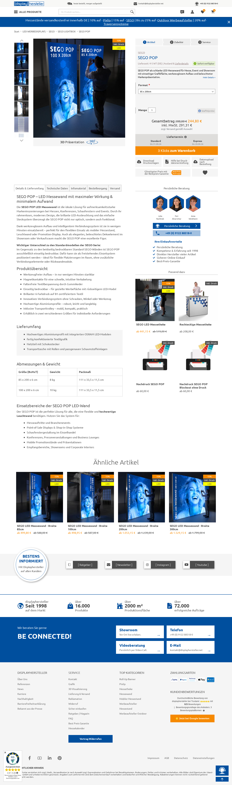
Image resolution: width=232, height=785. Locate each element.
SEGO (130, 20)
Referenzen (23, 683)
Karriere (21, 693)
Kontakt (72, 679)
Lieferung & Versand (79, 693)
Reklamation (75, 698)
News (20, 688)
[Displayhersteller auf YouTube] (40, 758)
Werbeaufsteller (128, 703)
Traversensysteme (116, 24)
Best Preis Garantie (78, 723)
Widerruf (73, 703)
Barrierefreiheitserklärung (31, 703)
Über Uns (22, 679)
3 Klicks (176, 150)
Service (205, 42)
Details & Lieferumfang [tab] (30, 188)
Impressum (153, 757)
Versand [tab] (115, 188)
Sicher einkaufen (77, 708)
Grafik (71, 683)
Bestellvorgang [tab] (98, 188)
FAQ (70, 718)
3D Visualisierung (77, 688)
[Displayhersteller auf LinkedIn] (50, 758)
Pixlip (107, 20)
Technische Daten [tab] (57, 188)
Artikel (149, 42)
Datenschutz (181, 757)
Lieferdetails (182, 63)
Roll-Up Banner (127, 679)
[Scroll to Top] (222, 779)
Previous (21, 41)
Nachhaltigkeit (25, 698)
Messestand (125, 708)
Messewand (125, 693)
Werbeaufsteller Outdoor (133, 713)
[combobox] (97, 12)
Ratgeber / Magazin (78, 713)
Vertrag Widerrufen (91, 738)
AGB (166, 757)
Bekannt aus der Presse (29, 708)
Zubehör (177, 42)
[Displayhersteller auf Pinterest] (60, 758)
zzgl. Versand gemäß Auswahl (176, 128)
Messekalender (76, 728)
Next (21, 139)
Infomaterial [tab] (78, 188)
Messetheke (125, 688)
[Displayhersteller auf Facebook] (30, 758)
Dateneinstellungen (204, 757)
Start (16, 31)
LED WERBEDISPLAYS (34, 31)
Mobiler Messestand (130, 698)
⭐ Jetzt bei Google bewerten (192, 718)
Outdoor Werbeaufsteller (175, 20)
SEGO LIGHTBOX (67, 31)
